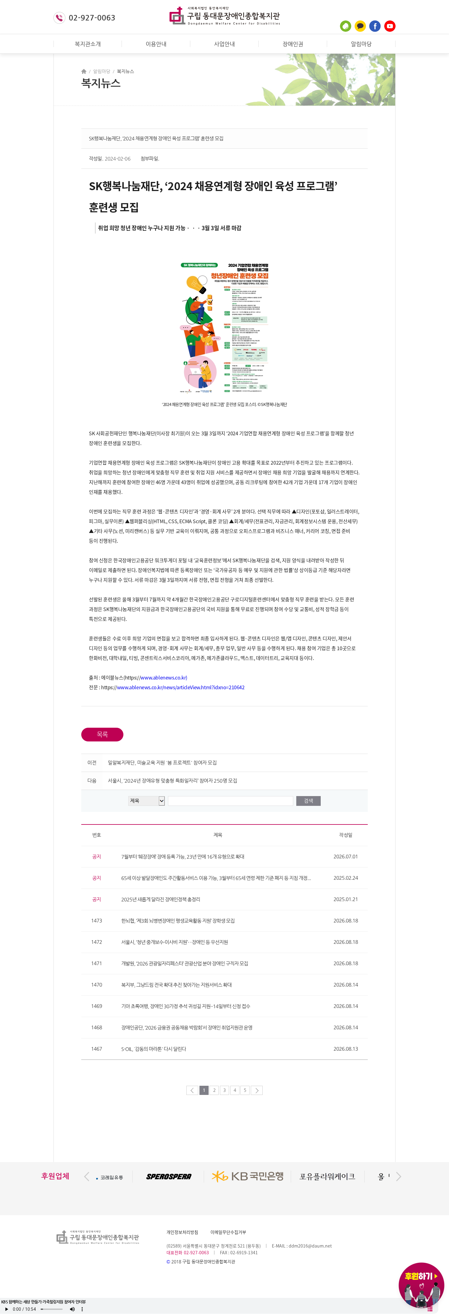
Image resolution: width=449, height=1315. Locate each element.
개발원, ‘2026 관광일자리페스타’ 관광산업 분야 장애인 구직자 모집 (184, 963)
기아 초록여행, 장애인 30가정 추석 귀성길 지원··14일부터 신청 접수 (185, 1006)
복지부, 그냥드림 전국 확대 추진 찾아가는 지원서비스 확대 (176, 985)
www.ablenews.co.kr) (164, 677)
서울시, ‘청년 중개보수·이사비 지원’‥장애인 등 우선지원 (174, 942)
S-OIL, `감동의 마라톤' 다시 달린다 (153, 1049)
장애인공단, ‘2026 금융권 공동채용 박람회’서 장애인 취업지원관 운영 (186, 1028)
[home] (83, 71)
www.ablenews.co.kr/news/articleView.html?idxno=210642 (181, 687)
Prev (86, 1177)
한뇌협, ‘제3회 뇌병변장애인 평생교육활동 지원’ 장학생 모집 (178, 921)
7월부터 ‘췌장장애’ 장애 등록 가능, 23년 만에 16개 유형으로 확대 (182, 857)
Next (399, 1177)
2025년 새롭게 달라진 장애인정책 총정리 (160, 899)
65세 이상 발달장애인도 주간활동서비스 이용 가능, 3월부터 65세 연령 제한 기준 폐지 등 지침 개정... (216, 878)
